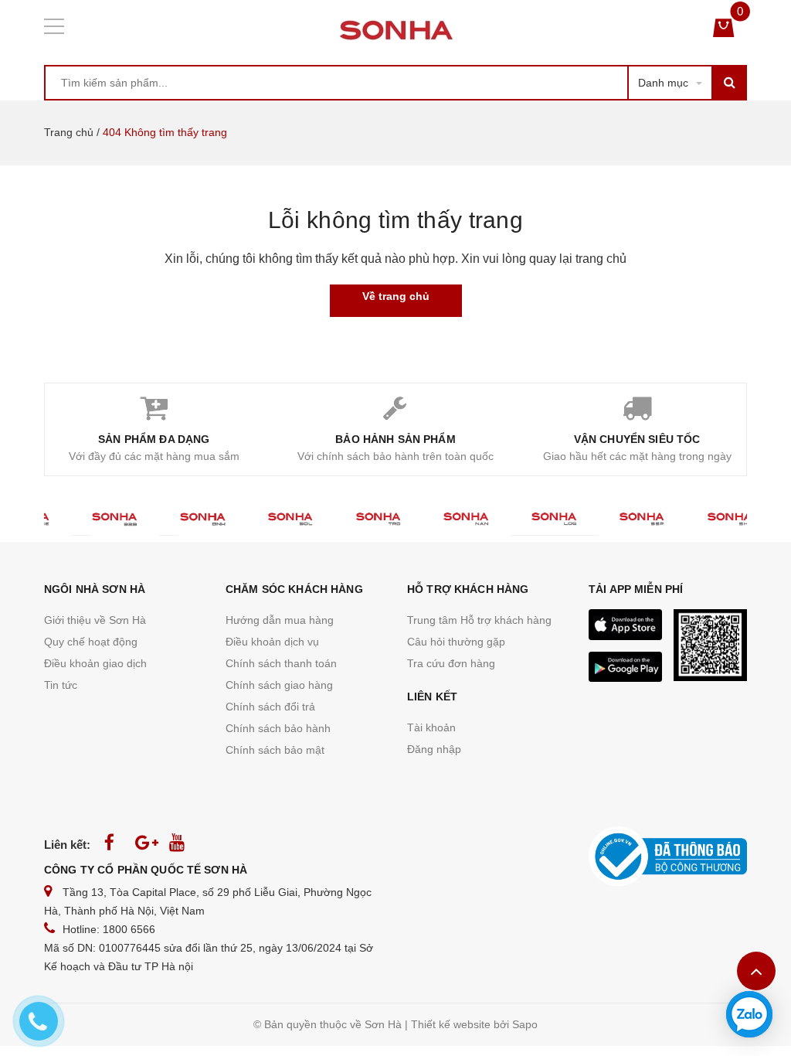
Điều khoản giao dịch (95, 663)
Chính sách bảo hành (278, 728)
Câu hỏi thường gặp (456, 641)
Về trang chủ (395, 296)
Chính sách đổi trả (270, 706)
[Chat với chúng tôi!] (749, 1014)
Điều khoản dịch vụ (272, 641)
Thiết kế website (451, 1024)
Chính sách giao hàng (279, 685)
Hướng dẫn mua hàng (280, 620)
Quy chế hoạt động (90, 641)
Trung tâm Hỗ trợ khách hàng (479, 620)
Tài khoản (431, 727)
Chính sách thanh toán (281, 663)
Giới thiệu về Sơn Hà (95, 620)
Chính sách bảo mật (275, 750)
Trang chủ (68, 132)
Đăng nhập (434, 749)
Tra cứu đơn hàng (451, 663)
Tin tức (60, 685)
